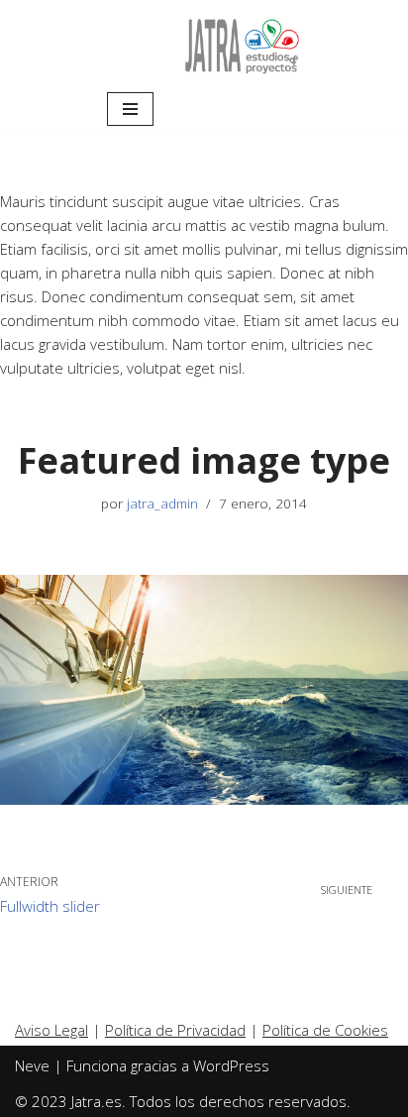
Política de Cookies (325, 1030)
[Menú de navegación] (130, 109)
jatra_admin (162, 503)
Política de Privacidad (175, 1030)
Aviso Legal (51, 1030)
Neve (32, 1065)
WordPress (231, 1065)
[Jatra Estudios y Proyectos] (242, 44)
